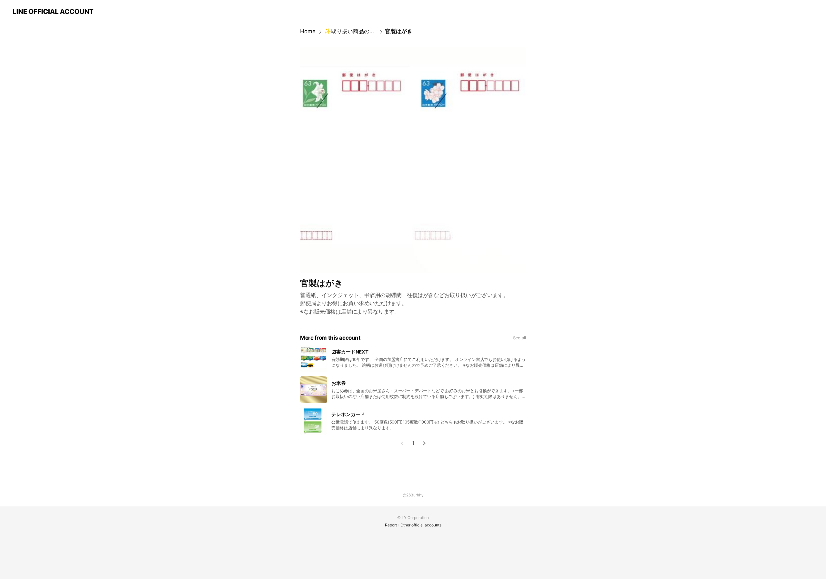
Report (391, 525)
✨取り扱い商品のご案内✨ (350, 31)
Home (308, 31)
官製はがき (398, 31)
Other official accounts (420, 525)
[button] (424, 443)
